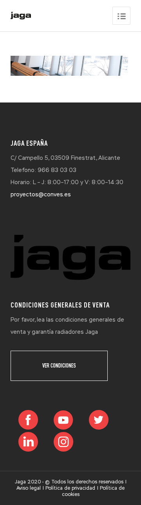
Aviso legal (28, 488)
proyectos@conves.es (41, 194)
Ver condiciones (59, 365)
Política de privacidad (70, 488)
